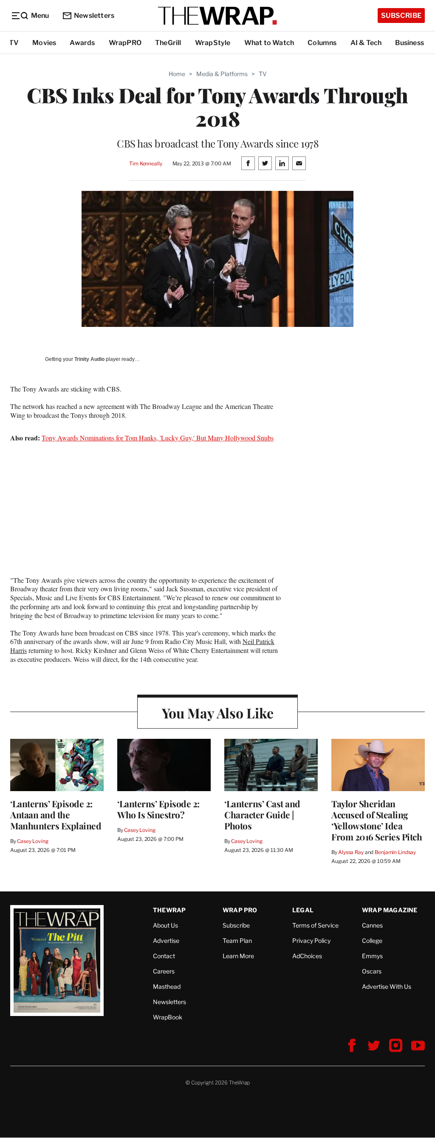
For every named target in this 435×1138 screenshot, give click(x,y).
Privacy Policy (311, 940)
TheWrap (169, 910)
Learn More (238, 955)
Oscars (371, 971)
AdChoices (307, 955)
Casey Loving (32, 841)
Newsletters (94, 15)
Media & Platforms (222, 73)
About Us (165, 925)
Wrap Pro (240, 910)
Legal (303, 910)
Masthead (167, 986)
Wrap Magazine (390, 910)
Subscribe (401, 15)
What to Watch (269, 43)
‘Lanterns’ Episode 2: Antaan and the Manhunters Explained (55, 814)
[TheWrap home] (217, 16)
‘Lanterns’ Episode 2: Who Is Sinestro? (158, 809)
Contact (164, 955)
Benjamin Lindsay (395, 852)
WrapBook (167, 1017)
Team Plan (237, 940)
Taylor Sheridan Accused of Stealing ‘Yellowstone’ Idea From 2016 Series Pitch (376, 820)
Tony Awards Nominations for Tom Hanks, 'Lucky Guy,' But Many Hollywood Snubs (158, 437)
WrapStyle (213, 43)
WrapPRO (125, 43)
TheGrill (168, 43)
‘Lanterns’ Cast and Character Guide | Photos (262, 814)
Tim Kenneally (145, 163)
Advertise (166, 940)
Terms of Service (315, 925)
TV (14, 43)
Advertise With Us (386, 986)
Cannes (372, 925)
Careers (164, 971)
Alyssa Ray (351, 852)
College (372, 940)
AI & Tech (366, 43)
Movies (44, 43)
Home (177, 73)
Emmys (372, 955)
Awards (82, 43)
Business (409, 43)
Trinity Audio (89, 359)
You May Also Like (218, 713)
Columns (322, 43)
